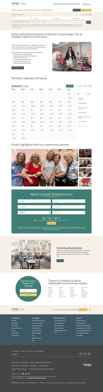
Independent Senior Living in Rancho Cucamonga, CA (52, 382)
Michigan (72, 287)
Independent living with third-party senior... (29, 382)
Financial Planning (58, 325)
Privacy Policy (77, 26)
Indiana (61, 287)
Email (43, 22)
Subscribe (28, 294)
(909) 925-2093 (86, 4)
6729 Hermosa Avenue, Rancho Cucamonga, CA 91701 (66, 3)
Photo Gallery (14, 333)
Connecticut (51, 292)
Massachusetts (62, 296)
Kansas (60, 290)
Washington (84, 296)
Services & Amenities (37, 325)
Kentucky (61, 292)
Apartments (14, 323)
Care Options (14, 325)
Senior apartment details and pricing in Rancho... (76, 382)
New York (72, 296)
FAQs (55, 333)
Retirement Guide (80, 320)
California (50, 290)
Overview (13, 320)
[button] (91, 14)
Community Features (37, 323)
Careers (23, 351)
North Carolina (84, 287)
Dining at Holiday (36, 328)
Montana (72, 290)
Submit (88, 22)
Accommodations (43, 365)
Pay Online (14, 354)
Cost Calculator (15, 335)
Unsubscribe (24, 365)
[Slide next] (76, 167)
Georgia (50, 293)
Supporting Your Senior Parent (84, 328)
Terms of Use (15, 362)
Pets (33, 340)
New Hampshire (73, 295)
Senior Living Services (59, 320)
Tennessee (83, 295)
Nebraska (72, 292)
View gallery (60, 260)
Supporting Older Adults (60, 330)
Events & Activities (36, 330)
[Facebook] (90, 309)
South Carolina (84, 293)
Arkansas (50, 289)
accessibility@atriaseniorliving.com (37, 378)
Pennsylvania (84, 292)
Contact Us (30, 351)
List (90, 86)
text (46, 218)
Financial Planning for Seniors (83, 330)
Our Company (15, 351)
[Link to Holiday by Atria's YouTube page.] (80, 354)
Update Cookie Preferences (19, 369)
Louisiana (61, 293)
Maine (60, 295)
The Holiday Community (38, 320)
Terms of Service (15, 27)
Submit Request (51, 223)
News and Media (39, 351)
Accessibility (33, 365)
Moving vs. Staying (58, 328)
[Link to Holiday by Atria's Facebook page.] (84, 354)
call (52, 218)
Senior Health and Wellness (83, 325)
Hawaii (49, 295)
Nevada (72, 293)
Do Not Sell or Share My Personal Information (42, 369)
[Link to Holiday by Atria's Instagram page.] (89, 354)
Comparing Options (59, 323)
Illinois (49, 296)
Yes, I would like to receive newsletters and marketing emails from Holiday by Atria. (53, 220)
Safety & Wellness (36, 333)
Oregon (83, 290)
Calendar (85, 86)
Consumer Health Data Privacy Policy (39, 362)
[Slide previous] (13, 167)
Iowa (60, 289)
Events (13, 330)
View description (82, 103)
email (59, 218)
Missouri (72, 289)
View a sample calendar (17, 67)
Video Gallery (79, 335)
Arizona (50, 287)
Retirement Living (80, 323)
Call (32, 22)
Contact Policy (15, 365)
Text (38, 22)
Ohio (82, 289)
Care (33, 335)
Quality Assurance (36, 338)
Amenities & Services (16, 328)
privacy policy (51, 26)
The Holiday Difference (82, 333)
